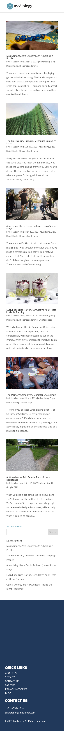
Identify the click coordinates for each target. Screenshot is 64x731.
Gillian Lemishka (16, 61)
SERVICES (10, 677)
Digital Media (12, 65)
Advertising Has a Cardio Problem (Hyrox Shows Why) (31, 227)
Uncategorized (45, 319)
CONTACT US (12, 681)
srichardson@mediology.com (20, 712)
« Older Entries (14, 526)
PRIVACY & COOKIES (16, 689)
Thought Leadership (28, 65)
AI (52, 483)
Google (9, 487)
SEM (16, 487)
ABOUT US (11, 673)
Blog (53, 61)
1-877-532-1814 (14, 708)
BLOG (8, 693)
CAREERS (10, 685)
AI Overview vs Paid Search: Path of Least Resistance (28, 478)
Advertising (44, 61)
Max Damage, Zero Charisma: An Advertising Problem (29, 57)
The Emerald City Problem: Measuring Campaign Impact (31, 142)
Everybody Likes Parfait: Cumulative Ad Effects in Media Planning (31, 311)
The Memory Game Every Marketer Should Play (31, 395)
